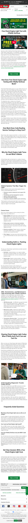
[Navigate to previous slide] (2, 2)
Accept (15, 520)
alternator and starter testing (7, 469)
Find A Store (14, 74)
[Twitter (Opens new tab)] (9, 506)
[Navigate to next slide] (26, 2)
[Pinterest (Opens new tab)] (25, 506)
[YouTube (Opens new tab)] (19, 506)
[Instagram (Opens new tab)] (14, 506)
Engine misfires (7, 215)
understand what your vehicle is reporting (9, 299)
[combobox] (17, 6)
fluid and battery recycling (15, 470)
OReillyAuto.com (4, 443)
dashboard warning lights (19, 66)
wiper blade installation (18, 469)
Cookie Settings (10, 520)
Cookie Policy (14, 518)
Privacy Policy (22, 518)
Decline (19, 520)
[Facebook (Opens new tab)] (3, 506)
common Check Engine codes (7, 68)
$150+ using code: (14, 2)
